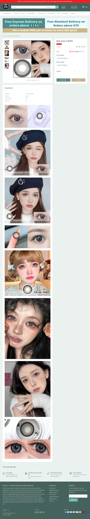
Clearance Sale (42, 13)
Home (4, 36)
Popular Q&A (52, 488)
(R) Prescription (60, 62)
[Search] (57, 7)
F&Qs (58, 13)
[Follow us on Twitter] (38, 512)
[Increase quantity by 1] (79, 71)
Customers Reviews (54, 496)
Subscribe (73, 500)
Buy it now (78, 79)
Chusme (58, 46)
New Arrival (16, 13)
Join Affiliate (65, 13)
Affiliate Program (53, 498)
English (4, 509)
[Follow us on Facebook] (36, 512)
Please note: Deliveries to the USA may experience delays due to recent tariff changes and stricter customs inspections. (45, 1)
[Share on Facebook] (77, 47)
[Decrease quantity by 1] (70, 71)
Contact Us (72, 13)
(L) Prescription (60, 55)
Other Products (31, 13)
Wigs (22, 13)
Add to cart (63, 79)
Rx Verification (52, 494)
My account (74, 7)
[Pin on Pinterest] (79, 47)
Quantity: (59, 71)
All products (8, 36)
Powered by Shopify (7, 514)
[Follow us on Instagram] (41, 512)
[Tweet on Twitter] (82, 47)
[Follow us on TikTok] (43, 512)
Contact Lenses (6, 13)
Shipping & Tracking (54, 490)
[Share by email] (84, 47)
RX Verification (51, 13)
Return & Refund (53, 492)
